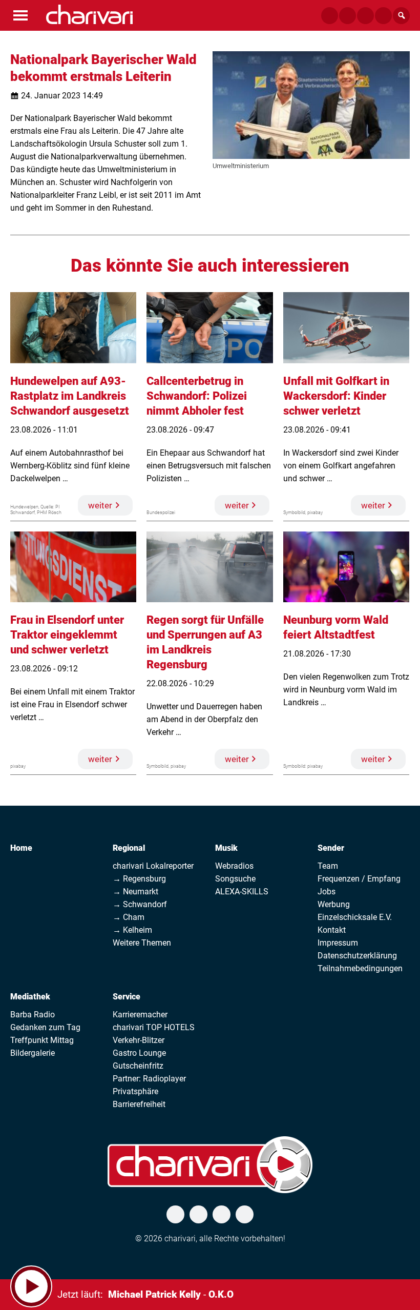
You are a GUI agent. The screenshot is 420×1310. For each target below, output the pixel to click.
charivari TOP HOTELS (154, 1027)
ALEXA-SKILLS (241, 891)
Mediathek (30, 996)
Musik (226, 848)
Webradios (234, 866)
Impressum (338, 943)
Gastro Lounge (139, 1053)
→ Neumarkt (135, 891)
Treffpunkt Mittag (42, 1040)
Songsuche (235, 879)
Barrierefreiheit (139, 1104)
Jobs (326, 891)
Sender (331, 848)
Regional (129, 848)
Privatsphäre (135, 1091)
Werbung (334, 904)
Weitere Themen (142, 943)
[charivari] (89, 14)
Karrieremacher (140, 1014)
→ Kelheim (132, 930)
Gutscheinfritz (138, 1066)
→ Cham (128, 917)
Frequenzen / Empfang (359, 879)
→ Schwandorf (140, 904)
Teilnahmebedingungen (360, 968)
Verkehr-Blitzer (138, 1040)
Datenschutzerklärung (357, 955)
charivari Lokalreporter (153, 866)
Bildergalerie (32, 1053)
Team (328, 866)
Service (126, 996)
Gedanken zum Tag (45, 1027)
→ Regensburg (139, 879)
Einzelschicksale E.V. (355, 917)
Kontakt (332, 930)
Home (21, 848)
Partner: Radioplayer (149, 1078)
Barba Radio (32, 1014)
